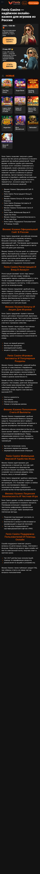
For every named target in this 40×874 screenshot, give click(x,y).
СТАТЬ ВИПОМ (9, 65)
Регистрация (33, 3)
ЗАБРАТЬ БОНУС (10, 41)
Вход (24, 3)
